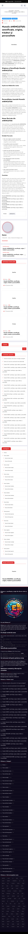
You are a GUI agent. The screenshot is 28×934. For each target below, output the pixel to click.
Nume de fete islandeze (9, 498)
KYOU (10, 903)
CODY (12, 885)
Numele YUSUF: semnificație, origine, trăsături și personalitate (15, 364)
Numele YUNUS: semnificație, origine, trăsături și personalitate (15, 377)
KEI (7, 901)
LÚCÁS (3, 906)
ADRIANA (3, 878)
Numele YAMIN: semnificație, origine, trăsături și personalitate (15, 428)
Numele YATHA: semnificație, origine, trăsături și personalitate (15, 403)
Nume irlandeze (7, 483)
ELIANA (17, 888)
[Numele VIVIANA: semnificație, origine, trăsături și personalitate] (14, 323)
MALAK (24, 906)
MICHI (3, 911)
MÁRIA (18, 911)
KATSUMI (3, 901)
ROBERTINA (4, 916)
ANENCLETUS (5, 20)
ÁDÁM (18, 926)
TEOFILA (3, 924)
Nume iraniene (6, 474)
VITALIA (3, 926)
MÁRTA (23, 911)
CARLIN (18, 883)
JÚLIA (19, 898)
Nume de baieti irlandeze (9, 486)
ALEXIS (22, 878)
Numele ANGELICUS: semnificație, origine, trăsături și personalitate (13, 255)
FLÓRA (3, 893)
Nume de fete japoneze (9, 517)
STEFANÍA (22, 919)
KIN (17, 901)
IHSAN (8, 896)
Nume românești (7, 539)
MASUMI (18, 908)
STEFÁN (3, 921)
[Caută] (21, 5)
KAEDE (24, 898)
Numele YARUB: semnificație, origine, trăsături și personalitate (15, 425)
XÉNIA (8, 926)
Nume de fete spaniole (9, 554)
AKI (12, 878)
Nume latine (15, 18)
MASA (13, 908)
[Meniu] (2, 5)
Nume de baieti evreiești (9, 467)
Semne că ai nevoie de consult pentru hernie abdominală (14, 361)
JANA (18, 896)
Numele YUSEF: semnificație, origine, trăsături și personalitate (15, 374)
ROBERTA (22, 913)
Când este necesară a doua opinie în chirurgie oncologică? (14, 358)
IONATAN (13, 896)
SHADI (22, 916)
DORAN (3, 888)
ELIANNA (22, 888)
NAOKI (7, 913)
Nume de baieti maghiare (9, 532)
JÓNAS (15, 898)
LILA (23, 903)
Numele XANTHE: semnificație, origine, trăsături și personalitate (12, 307)
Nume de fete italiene (8, 507)
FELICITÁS (15, 891)
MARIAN (3, 908)
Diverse (5, 452)
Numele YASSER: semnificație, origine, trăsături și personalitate (15, 414)
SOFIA (17, 919)
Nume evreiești (6, 465)
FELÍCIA (20, 891)
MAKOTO (19, 906)
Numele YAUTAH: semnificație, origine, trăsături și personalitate (15, 388)
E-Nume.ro (3, 625)
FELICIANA (9, 891)
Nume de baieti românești (9, 542)
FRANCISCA (8, 893)
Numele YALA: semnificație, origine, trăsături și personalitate (14, 431)
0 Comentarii (5, 23)
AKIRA (17, 878)
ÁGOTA (23, 926)
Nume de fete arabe (8, 461)
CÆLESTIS (17, 885)
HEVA (22, 893)
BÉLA (8, 883)
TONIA (8, 924)
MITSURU (12, 911)
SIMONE (12, 919)
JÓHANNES (9, 898)
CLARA (7, 885)
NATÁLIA (12, 913)
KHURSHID (12, 901)
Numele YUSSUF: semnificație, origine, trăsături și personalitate (15, 367)
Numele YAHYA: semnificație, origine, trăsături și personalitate (15, 438)
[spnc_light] (25, 5)
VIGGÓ (18, 924)
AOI (19, 880)
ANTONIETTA (15, 880)
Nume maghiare (7, 530)
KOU (2, 903)
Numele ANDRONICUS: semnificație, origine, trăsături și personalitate (13, 249)
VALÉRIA (13, 924)
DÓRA (12, 888)
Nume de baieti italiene (9, 504)
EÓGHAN (3, 891)
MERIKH (23, 908)
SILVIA (8, 919)
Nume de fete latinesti (9, 526)
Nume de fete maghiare (9, 535)
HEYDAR (3, 896)
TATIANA (17, 921)
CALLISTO (13, 883)
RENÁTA (17, 913)
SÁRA (13, 921)
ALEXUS (3, 880)
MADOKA (8, 906)
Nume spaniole (6, 548)
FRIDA (14, 893)
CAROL (23, 883)
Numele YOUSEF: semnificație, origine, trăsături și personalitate (15, 385)
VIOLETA (23, 924)
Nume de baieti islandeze (9, 495)
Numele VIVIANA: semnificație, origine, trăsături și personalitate (12, 333)
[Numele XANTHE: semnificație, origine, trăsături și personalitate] (14, 297)
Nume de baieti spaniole (9, 551)
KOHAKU (22, 901)
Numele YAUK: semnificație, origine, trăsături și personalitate (14, 391)
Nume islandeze (7, 492)
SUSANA (8, 921)
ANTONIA (8, 880)
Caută (5, 344)
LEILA (15, 903)
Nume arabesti (6, 455)
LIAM (19, 903)
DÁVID (8, 888)
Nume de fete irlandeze (9, 489)
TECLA (23, 921)
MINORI (7, 911)
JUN (22, 896)
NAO (2, 913)
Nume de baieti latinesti (6, 18)
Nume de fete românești (9, 544)
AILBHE (8, 878)
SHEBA (3, 919)
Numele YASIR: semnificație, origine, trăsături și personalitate (14, 417)
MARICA (8, 908)
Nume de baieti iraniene (9, 476)
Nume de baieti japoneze (9, 514)
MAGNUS (13, 906)
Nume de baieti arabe (9, 458)
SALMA (9, 916)
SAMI (14, 916)
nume (11, 20)
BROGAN (3, 883)
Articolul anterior (6, 246)
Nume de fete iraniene (9, 479)
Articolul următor (6, 252)
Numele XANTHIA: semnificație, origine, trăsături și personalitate (12, 281)
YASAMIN (12, 926)
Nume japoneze (7, 511)
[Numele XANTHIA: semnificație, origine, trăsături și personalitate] (14, 272)
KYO (6, 903)
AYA (23, 880)
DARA (22, 885)
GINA (18, 893)
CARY (3, 885)
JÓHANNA (3, 898)
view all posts (5, 240)
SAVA (18, 916)
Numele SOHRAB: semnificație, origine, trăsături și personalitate (15, 579)
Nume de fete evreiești (9, 470)
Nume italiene (6, 502)
